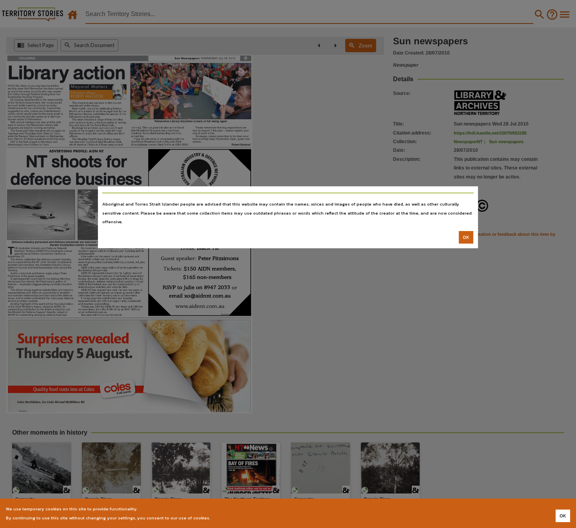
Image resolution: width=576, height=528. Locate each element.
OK (466, 237)
